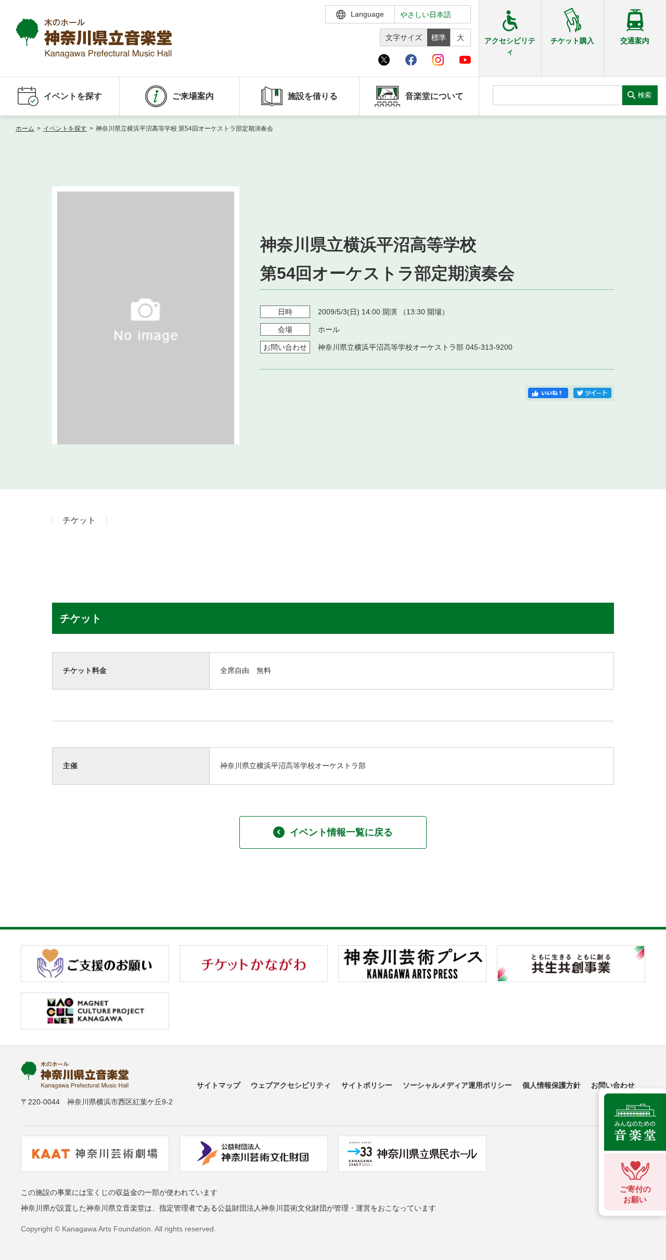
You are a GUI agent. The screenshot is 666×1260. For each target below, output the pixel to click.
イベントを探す (65, 128)
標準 (438, 37)
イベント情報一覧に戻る (341, 832)
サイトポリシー (366, 1085)
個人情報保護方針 (551, 1085)
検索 (644, 95)
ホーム (25, 128)
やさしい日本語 (425, 14)
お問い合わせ (613, 1085)
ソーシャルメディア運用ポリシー (457, 1085)
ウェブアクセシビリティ (291, 1085)
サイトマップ (218, 1085)
